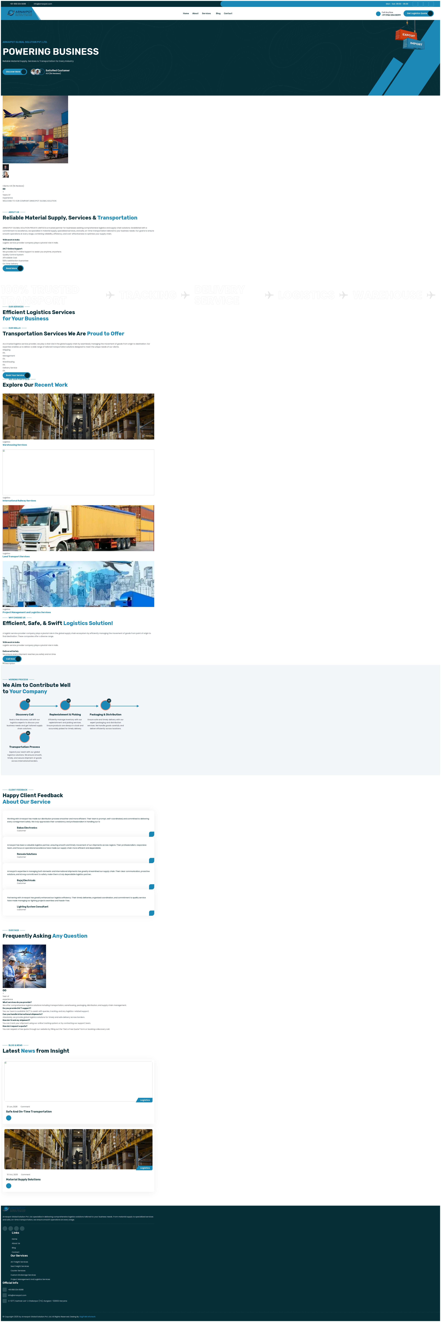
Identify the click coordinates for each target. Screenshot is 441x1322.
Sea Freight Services (20, 1266)
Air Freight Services (19, 1262)
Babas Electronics (27, 827)
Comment (25, 1106)
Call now (10, 658)
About (195, 13)
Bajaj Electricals (26, 880)
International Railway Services (19, 500)
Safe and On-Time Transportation (29, 1111)
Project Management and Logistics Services (27, 612)
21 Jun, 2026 (12, 1106)
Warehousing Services (15, 445)
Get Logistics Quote (417, 13)
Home (186, 13)
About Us (16, 1243)
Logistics (145, 1100)
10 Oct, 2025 (12, 1174)
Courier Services (18, 1270)
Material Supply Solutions (23, 1179)
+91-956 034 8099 (18, 4)
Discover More (13, 71)
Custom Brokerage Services (23, 1275)
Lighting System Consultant (32, 906)
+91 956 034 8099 (391, 15)
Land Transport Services (16, 556)
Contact (228, 13)
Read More (11, 268)
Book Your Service (15, 375)
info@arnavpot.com (43, 4)
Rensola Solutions (27, 854)
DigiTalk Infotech (87, 1316)
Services (206, 13)
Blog (218, 13)
